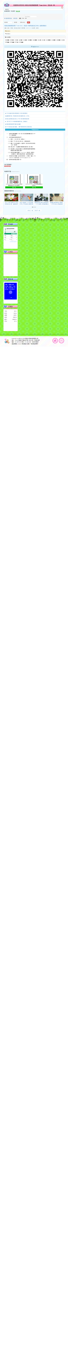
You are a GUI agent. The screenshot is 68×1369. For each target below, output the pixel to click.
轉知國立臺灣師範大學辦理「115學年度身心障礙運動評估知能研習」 (56, 204)
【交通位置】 (37, 340)
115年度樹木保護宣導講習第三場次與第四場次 (17, 113)
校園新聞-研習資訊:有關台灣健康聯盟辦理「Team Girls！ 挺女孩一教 (34, 5)
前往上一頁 (30, 210)
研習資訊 (15, 18)
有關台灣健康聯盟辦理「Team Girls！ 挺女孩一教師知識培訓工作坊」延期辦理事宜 (25, 25)
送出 (28, 22)
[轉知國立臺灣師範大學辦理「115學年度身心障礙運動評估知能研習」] (56, 197)
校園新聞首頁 (8, 18)
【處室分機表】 (35, 342)
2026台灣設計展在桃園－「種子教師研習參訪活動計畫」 (19, 126)
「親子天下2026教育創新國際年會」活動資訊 (16, 121)
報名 (11, 42)
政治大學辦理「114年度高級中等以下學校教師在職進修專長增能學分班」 (26, 204)
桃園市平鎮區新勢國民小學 (31, 338)
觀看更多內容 (36, 129)
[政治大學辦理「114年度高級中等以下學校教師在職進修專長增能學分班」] (26, 197)
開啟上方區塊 (62, 7)
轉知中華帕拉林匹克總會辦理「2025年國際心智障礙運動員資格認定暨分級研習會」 (41, 204)
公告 (8, 28)
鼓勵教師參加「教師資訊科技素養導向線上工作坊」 (18, 116)
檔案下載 (14, 187)
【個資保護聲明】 (34, 343)
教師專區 (8, 31)
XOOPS (20, 338)
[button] (32, 207)
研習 (5, 28)
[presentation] (5, 197)
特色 (16, 42)
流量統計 (10, 306)
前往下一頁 (38, 210)
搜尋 (26, 18)
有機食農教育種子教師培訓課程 (13, 124)
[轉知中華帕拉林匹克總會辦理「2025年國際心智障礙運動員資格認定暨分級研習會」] (41, 197)
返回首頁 (55, 340)
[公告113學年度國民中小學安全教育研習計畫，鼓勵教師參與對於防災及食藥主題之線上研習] (11, 197)
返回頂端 (61, 340)
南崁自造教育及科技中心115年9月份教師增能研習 (17, 118)
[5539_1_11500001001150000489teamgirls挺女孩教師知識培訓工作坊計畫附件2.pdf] (14, 178)
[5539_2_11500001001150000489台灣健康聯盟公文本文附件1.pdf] (34, 178)
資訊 (20, 42)
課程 (6, 42)
